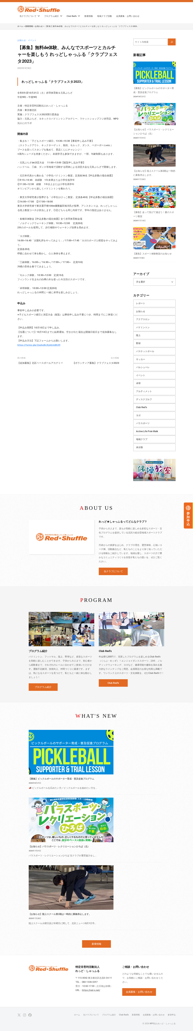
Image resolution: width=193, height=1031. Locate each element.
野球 (138, 343)
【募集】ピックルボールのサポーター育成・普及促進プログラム (61, 778)
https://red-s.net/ (91, 990)
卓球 (138, 383)
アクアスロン (143, 319)
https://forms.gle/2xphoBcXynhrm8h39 (38, 345)
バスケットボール (145, 351)
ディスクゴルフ (144, 399)
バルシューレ (143, 367)
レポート (140, 303)
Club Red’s (72, 16)
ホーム (77, 1015)
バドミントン (143, 327)
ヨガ (138, 415)
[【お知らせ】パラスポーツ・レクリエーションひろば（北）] (154, 114)
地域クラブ (141, 439)
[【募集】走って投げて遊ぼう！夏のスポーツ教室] (154, 197)
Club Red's (141, 407)
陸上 (138, 335)
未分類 (139, 447)
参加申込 (172, 1015)
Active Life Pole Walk (147, 431)
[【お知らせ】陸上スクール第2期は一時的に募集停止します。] (154, 155)
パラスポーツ (143, 423)
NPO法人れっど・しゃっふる (163, 1023)
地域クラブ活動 (104, 16)
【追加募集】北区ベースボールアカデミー (40, 363)
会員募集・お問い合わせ (127, 16)
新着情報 (88, 16)
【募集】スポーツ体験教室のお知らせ (152, 253)
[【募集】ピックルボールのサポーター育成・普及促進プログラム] (154, 73)
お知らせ (21, 40)
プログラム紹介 (51, 16)
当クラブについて (27, 16)
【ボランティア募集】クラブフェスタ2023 (96, 363)
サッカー (140, 359)
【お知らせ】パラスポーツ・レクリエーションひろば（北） (59, 846)
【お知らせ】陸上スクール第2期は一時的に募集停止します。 (60, 914)
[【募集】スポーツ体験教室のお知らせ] (154, 238)
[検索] (172, 41)
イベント (32, 40)
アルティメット (144, 391)
